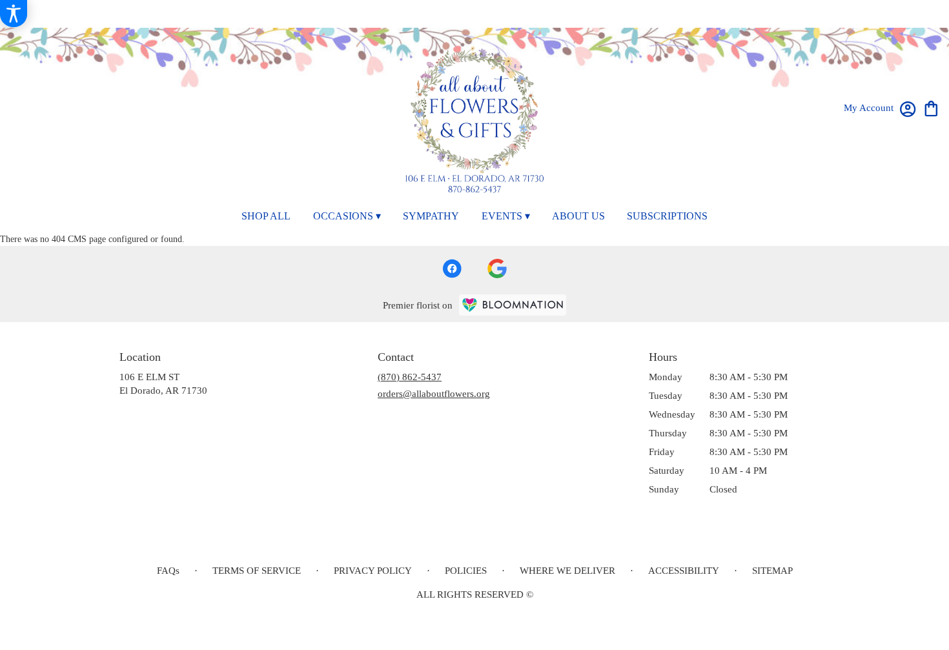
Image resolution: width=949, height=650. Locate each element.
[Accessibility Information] (13, 13)
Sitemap (772, 570)
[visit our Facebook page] (451, 268)
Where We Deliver (567, 570)
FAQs (168, 570)
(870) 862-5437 (410, 377)
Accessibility (683, 570)
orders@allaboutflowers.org (434, 394)
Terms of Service (256, 570)
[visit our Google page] (497, 268)
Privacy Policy (373, 570)
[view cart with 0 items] (931, 107)
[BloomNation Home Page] (512, 305)
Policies (466, 570)
